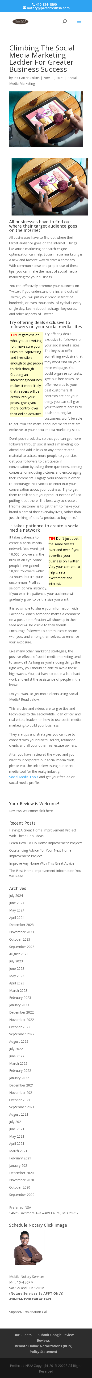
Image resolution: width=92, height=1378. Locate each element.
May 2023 (16, 976)
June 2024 (16, 903)
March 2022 (18, 1063)
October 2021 (19, 1100)
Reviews (43, 1340)
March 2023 (18, 990)
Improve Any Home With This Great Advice (41, 863)
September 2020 (21, 1194)
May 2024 (16, 910)
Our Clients (22, 1335)
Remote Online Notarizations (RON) (43, 1346)
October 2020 (19, 1187)
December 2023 (21, 924)
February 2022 (20, 1070)
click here (46, 810)
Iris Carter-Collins (27, 78)
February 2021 (20, 1158)
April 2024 (16, 917)
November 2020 (21, 1180)
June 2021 (16, 1129)
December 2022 (21, 1012)
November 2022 (21, 1019)
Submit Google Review (56, 1335)
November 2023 (21, 932)
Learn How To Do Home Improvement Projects (46, 843)
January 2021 (19, 1165)
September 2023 (21, 946)
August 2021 (18, 1114)
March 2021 (18, 1151)
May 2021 (16, 1136)
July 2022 (16, 1048)
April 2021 (16, 1143)
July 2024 (16, 895)
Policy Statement (43, 1351)
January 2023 (19, 1005)
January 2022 (19, 1078)
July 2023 (16, 961)
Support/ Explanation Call (28, 1312)
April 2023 (16, 983)
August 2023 (18, 954)
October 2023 (19, 939)
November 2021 (21, 1092)
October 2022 (19, 1027)
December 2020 (21, 1173)
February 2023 (20, 997)
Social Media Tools (23, 777)
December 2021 (21, 1085)
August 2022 (18, 1041)
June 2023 (16, 968)
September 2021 (21, 1107)
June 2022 (16, 1056)
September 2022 (21, 1034)
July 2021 (16, 1121)
